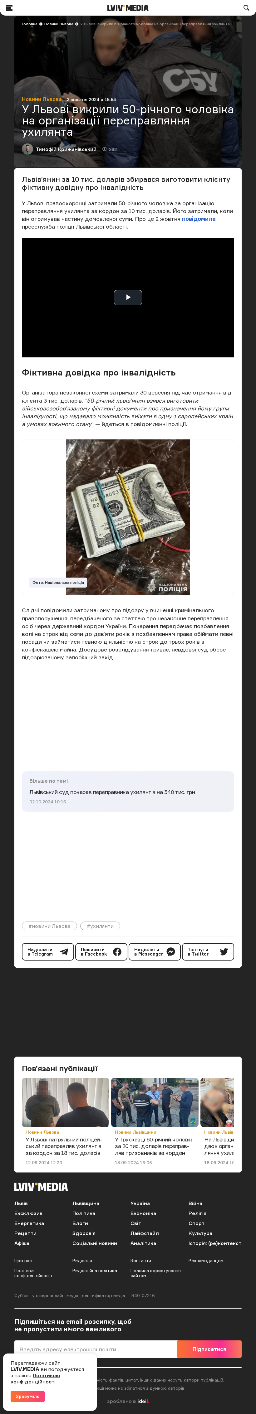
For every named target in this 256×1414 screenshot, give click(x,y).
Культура (200, 1233)
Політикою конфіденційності (35, 1378)
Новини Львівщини (135, 1132)
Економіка (143, 1213)
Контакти (140, 1260)
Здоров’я (84, 1233)
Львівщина (85, 1203)
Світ (135, 1223)
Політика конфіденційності (33, 1273)
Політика (83, 1213)
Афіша (21, 1243)
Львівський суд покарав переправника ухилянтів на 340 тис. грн (112, 791)
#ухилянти (100, 926)
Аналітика (143, 1243)
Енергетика (29, 1223)
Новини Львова (58, 24)
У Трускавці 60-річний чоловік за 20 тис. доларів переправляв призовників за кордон (153, 1146)
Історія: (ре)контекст (215, 1243)
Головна (29, 24)
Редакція (82, 1260)
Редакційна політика (94, 1270)
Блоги (80, 1223)
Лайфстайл (144, 1233)
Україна (140, 1203)
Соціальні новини (94, 1243)
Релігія (197, 1213)
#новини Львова (49, 926)
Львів (21, 1203)
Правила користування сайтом (155, 1273)
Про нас (23, 1260)
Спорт (196, 1223)
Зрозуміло (28, 1396)
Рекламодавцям (206, 1260)
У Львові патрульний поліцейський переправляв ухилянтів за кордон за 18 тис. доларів (64, 1146)
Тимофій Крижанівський (66, 149)
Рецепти (25, 1233)
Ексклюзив (28, 1213)
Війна (195, 1203)
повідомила (199, 218)
